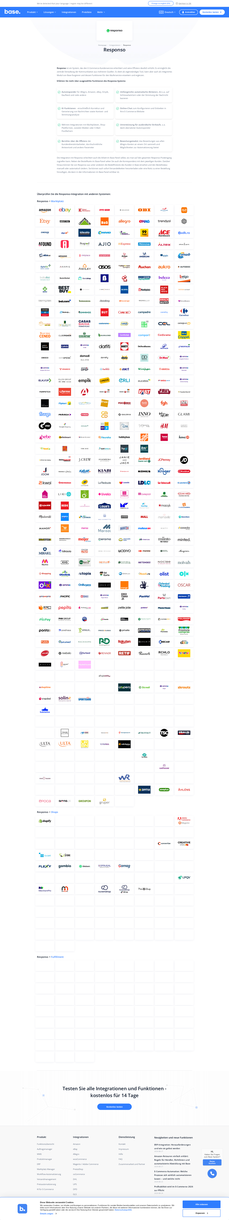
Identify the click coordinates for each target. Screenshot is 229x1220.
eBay (75, 1149)
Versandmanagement (46, 1179)
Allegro (76, 1154)
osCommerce (79, 1174)
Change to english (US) (160, 3)
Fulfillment (57, 956)
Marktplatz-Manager (46, 1169)
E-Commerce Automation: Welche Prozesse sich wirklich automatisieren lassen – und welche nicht (173, 1175)
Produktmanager (44, 1159)
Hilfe (121, 1154)
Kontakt (122, 1144)
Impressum (124, 1149)
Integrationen (69, 12)
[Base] (12, 12)
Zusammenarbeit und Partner (132, 1164)
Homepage (102, 45)
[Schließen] (223, 1148)
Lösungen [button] (49, 12)
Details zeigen (46, 1213)
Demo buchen (212, 1162)
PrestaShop (78, 1169)
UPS (75, 1184)
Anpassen (200, 1213)
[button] (167, 12)
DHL (75, 1179)
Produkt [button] (31, 12)
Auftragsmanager (44, 1149)
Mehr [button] (100, 12)
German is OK (185, 3)
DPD (75, 1189)
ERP (38, 1164)
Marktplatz (57, 201)
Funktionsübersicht (45, 1144)
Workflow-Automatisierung (49, 1174)
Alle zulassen (201, 1204)
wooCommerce (80, 1159)
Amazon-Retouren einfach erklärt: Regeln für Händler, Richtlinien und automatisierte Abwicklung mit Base (172, 1160)
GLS (74, 1194)
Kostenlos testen (210, 12)
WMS (39, 1154)
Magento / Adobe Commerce (85, 1164)
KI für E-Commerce (45, 1189)
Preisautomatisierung (46, 1184)
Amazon (76, 1144)
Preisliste (86, 12)
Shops (54, 812)
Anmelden (190, 12)
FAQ (120, 1159)
